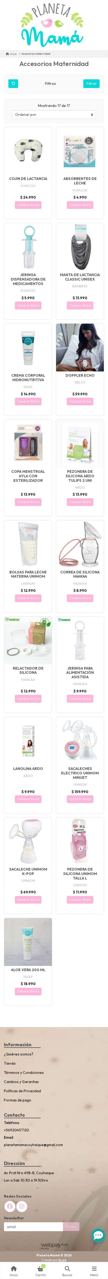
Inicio (13, 54)
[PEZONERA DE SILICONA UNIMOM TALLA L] (80, 841)
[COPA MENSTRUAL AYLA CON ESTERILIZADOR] (28, 444)
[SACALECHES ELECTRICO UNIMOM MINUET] (80, 741)
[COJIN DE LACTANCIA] (28, 151)
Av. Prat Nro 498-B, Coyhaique (29, 1173)
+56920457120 (16, 1130)
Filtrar (92, 83)
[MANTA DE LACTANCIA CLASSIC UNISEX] (80, 247)
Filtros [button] (51, 83)
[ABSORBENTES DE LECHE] (80, 151)
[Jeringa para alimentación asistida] (80, 640)
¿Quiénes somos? (18, 1054)
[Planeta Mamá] (52, 25)
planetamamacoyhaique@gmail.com (33, 1144)
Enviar (71, 1226)
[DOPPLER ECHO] (80, 347)
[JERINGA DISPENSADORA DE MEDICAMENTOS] (28, 247)
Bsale (62, 1260)
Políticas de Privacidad (22, 1091)
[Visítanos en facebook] (9, 1206)
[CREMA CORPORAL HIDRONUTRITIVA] (28, 347)
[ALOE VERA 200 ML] (28, 942)
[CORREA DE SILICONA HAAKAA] (80, 544)
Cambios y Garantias (21, 1081)
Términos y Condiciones (24, 1072)
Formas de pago (17, 1100)
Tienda (9, 1063)
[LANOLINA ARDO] (28, 741)
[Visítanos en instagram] (21, 1206)
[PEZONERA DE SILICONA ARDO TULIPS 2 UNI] (80, 444)
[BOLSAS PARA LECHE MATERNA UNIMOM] (28, 544)
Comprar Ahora (28, 205)
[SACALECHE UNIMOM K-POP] (28, 841)
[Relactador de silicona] (28, 640)
